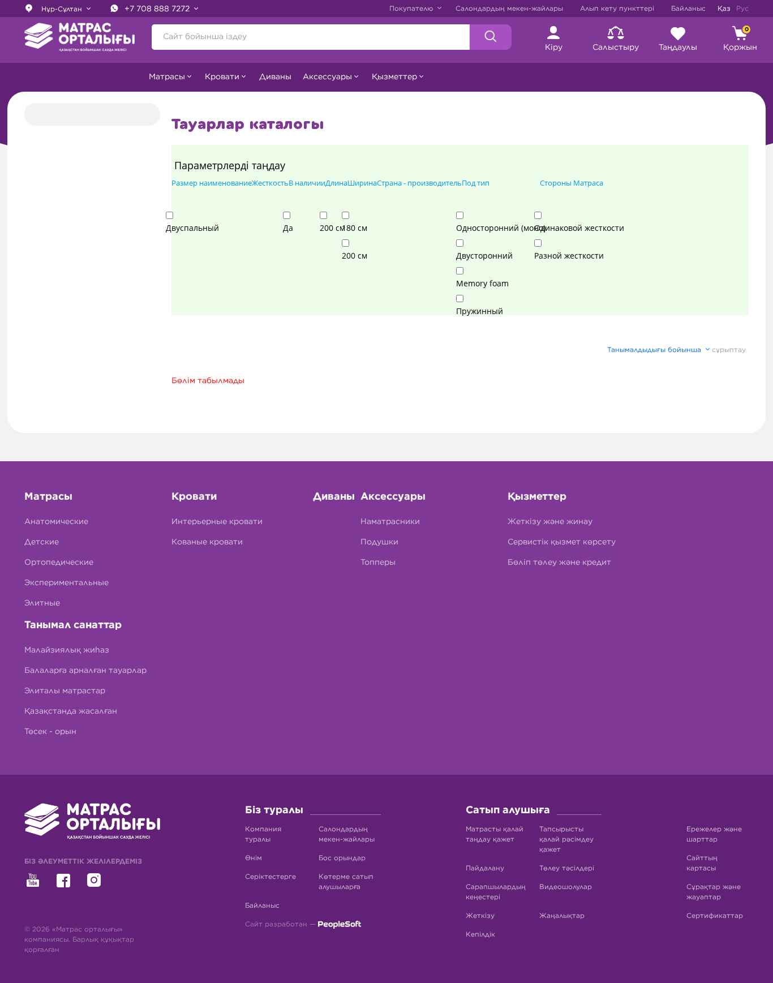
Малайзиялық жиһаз (66, 650)
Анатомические (56, 522)
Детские (41, 542)
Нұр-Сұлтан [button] (61, 9)
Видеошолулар (565, 886)
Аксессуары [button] (327, 77)
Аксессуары (393, 497)
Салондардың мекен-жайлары (509, 8)
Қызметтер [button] (394, 77)
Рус (742, 8)
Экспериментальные (66, 583)
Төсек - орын (50, 732)
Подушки (379, 542)
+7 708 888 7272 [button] (158, 9)
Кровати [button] (222, 77)
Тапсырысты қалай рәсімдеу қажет (566, 839)
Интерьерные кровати (217, 522)
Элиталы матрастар (64, 691)
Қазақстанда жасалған (70, 711)
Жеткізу (480, 915)
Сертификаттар (714, 915)
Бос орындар (342, 858)
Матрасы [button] (167, 77)
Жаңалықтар (562, 915)
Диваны (275, 77)
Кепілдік (480, 934)
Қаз (724, 8)
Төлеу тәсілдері (566, 868)
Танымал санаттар (73, 625)
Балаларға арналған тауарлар (85, 671)
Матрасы (48, 497)
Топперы (378, 562)
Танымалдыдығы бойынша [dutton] (655, 349)
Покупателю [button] (412, 8)
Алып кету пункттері (617, 8)
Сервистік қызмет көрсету (562, 542)
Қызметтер (537, 497)
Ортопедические (58, 562)
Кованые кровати (207, 542)
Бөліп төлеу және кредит (559, 562)
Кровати (194, 497)
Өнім (253, 858)
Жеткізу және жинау (550, 522)
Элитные (42, 603)
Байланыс (688, 8)
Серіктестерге (270, 876)
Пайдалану (485, 868)
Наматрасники (390, 522)
